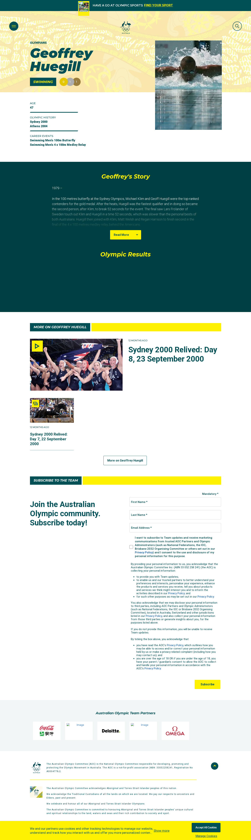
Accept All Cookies (206, 827)
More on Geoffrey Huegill (125, 460)
